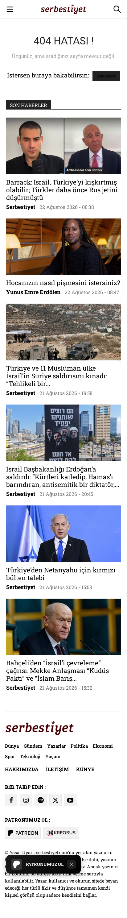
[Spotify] (41, 800)
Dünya (12, 746)
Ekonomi (103, 746)
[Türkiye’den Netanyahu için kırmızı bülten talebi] (63, 533)
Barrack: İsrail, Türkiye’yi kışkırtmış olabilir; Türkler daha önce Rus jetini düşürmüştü (62, 190)
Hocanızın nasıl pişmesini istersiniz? (63, 282)
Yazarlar (56, 746)
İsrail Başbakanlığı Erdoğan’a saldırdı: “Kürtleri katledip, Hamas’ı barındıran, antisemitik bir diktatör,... (62, 477)
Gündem (33, 746)
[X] (55, 800)
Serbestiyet (20, 206)
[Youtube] (70, 800)
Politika (79, 746)
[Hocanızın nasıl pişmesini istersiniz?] (63, 246)
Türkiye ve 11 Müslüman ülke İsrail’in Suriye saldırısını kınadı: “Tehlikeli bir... (56, 376)
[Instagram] (26, 800)
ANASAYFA (106, 76)
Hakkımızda (22, 769)
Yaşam (52, 756)
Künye (85, 769)
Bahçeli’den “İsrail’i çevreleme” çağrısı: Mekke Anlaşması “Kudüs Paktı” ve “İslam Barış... (57, 670)
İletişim (57, 769)
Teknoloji (30, 756)
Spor (10, 756)
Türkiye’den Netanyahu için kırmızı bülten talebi (61, 574)
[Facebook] (11, 800)
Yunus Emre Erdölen (33, 292)
